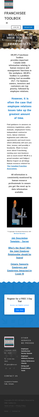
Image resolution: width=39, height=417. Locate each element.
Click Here (19, 310)
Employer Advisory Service (27, 357)
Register (28, 27)
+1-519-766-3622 (9, 360)
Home (6, 411)
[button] (3, 39)
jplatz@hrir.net (12, 365)
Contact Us (16, 411)
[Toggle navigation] (6, 23)
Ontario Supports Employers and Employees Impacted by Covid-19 (19, 269)
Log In (16, 27)
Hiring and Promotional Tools (25, 368)
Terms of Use (9, 406)
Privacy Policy (21, 406)
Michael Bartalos (19, 233)
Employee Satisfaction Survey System (26, 351)
